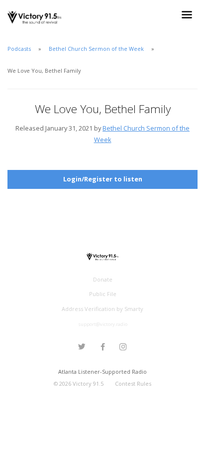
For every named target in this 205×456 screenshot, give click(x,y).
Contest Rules (133, 383)
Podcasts (19, 48)
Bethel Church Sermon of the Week (96, 48)
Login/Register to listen (102, 178)
